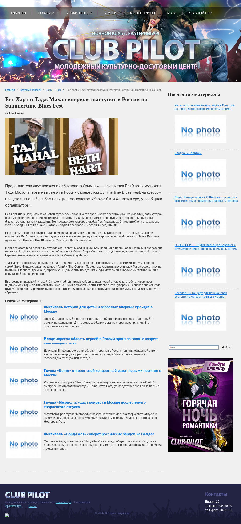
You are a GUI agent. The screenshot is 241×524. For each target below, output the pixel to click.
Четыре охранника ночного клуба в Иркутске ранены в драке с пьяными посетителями (204, 107)
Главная (18, 13)
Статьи (110, 13)
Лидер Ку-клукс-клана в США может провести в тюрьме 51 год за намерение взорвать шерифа (206, 199)
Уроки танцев (79, 13)
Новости (46, 13)
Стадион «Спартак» (188, 153)
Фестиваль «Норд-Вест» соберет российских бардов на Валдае (99, 434)
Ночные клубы (142, 13)
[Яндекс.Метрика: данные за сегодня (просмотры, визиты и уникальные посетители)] (7, 515)
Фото (172, 13)
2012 (49, 89)
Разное (33, 506)
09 (59, 89)
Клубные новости (30, 89)
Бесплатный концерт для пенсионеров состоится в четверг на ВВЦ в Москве (201, 295)
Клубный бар (200, 13)
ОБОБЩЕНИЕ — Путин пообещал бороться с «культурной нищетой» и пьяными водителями (206, 247)
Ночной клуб (63, 502)
